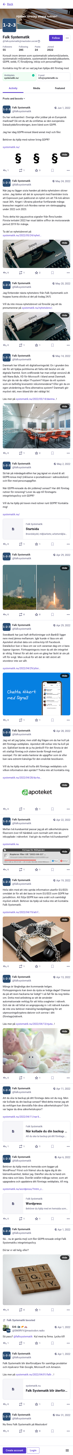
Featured (60, 88)
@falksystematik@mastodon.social (20, 41)
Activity (13, 88)
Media (36, 88)
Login (33, 1450)
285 (21, 49)
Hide (64, 154)
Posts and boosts (13, 98)
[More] (68, 170)
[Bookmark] (52, 170)
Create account (14, 1450)
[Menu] (67, 38)
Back (10, 4)
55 (4, 49)
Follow (56, 38)
